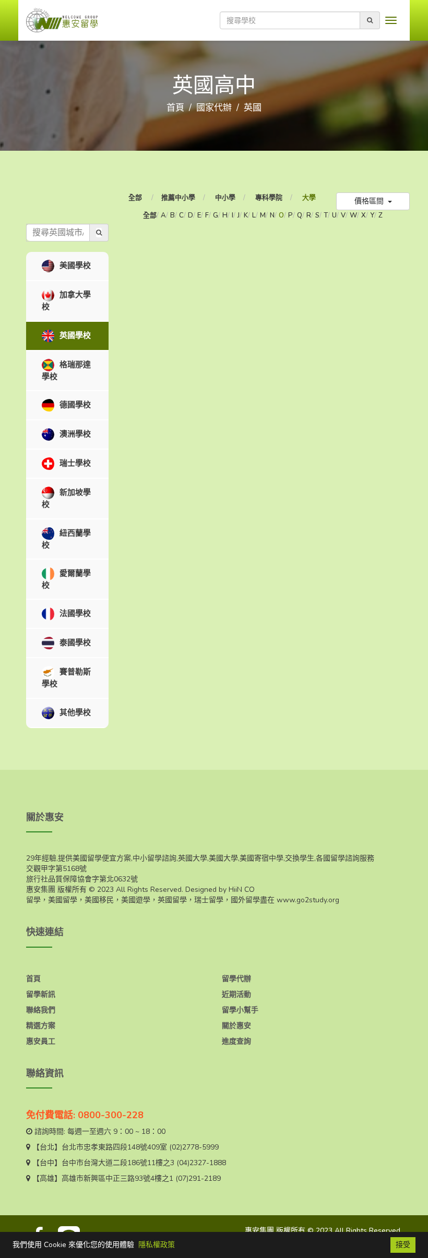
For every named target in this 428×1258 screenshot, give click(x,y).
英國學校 (74, 335)
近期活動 (236, 994)
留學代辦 (236, 979)
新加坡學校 (66, 498)
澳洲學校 (74, 434)
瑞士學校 (74, 463)
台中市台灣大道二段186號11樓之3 (118, 1163)
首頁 (175, 108)
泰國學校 (74, 642)
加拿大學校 (66, 300)
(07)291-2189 (198, 1178)
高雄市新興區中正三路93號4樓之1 (117, 1178)
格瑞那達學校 (66, 370)
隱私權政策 (156, 1245)
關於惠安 (236, 1026)
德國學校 (74, 405)
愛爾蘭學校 (66, 579)
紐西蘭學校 (66, 538)
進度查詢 (236, 1041)
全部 (136, 197)
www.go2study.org (308, 900)
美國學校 (74, 265)
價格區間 (370, 201)
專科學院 (268, 197)
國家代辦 (214, 108)
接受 (403, 1245)
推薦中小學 (178, 197)
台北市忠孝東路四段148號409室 (114, 1147)
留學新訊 (40, 994)
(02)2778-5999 (194, 1147)
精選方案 (40, 1026)
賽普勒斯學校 (66, 678)
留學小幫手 (240, 1010)
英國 (252, 108)
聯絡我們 (40, 1010)
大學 (309, 197)
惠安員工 (40, 1041)
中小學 (225, 197)
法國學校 (74, 613)
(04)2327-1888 (201, 1163)
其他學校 (74, 712)
